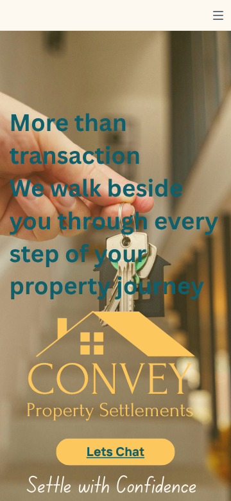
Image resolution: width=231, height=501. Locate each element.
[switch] (218, 15)
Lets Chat (115, 451)
